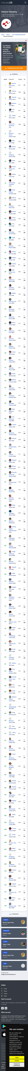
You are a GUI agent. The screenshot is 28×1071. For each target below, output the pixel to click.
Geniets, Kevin (12, 446)
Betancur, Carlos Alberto (11, 135)
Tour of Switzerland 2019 (18, 34)
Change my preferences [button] (17, 1064)
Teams (5, 993)
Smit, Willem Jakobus (12, 671)
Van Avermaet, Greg (11, 418)
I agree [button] (17, 1057)
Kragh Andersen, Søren (12, 553)
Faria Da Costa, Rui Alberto (12, 474)
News (5, 996)
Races (8, 34)
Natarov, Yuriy (12, 622)
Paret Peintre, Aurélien (12, 191)
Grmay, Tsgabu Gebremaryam (12, 528)
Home (2, 34)
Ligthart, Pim (12, 643)
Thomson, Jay (12, 892)
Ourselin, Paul (12, 482)
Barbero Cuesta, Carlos (12, 698)
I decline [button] (17, 1060)
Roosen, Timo (12, 842)
